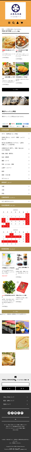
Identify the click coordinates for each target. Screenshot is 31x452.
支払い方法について (12, 424)
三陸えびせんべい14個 (21, 295)
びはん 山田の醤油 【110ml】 (22, 268)
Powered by (6, 449)
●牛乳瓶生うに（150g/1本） (8, 268)
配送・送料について (22, 424)
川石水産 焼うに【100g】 (22, 77)
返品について (9, 426)
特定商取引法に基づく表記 (18, 426)
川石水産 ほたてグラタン (8, 50)
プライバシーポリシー (10, 428)
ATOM (17, 429)
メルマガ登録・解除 (20, 428)
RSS (14, 429)
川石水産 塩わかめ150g (8, 296)
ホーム (5, 424)
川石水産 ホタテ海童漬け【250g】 (22, 50)
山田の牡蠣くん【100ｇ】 (8, 77)
